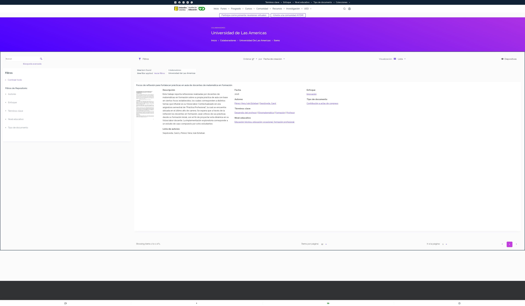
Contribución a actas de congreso (322, 103)
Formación (280, 112)
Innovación (312, 94)
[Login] (349, 9)
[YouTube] (188, 2)
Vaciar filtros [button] (159, 73)
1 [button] (509, 244)
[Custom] (65, 303)
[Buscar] (344, 9)
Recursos (277, 8)
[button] (502, 244)
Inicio (216, 8)
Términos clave (272, 2)
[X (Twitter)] (175, 2)
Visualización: (386, 59)
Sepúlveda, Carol (268, 103)
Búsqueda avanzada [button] (32, 64)
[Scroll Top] (459, 303)
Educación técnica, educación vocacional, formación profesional (264, 122)
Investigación (293, 8)
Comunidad (262, 8)
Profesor (291, 112)
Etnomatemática (266, 112)
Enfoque (287, 2)
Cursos (248, 8)
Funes (224, 8)
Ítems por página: (310, 244)
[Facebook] (179, 2)
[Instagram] (184, 2)
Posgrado (236, 8)
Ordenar (247, 59)
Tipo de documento (322, 2)
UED (306, 8)
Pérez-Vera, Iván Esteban (246, 103)
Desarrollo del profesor (246, 112)
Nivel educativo (302, 2)
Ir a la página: (433, 244)
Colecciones (341, 2)
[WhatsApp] (192, 2)
